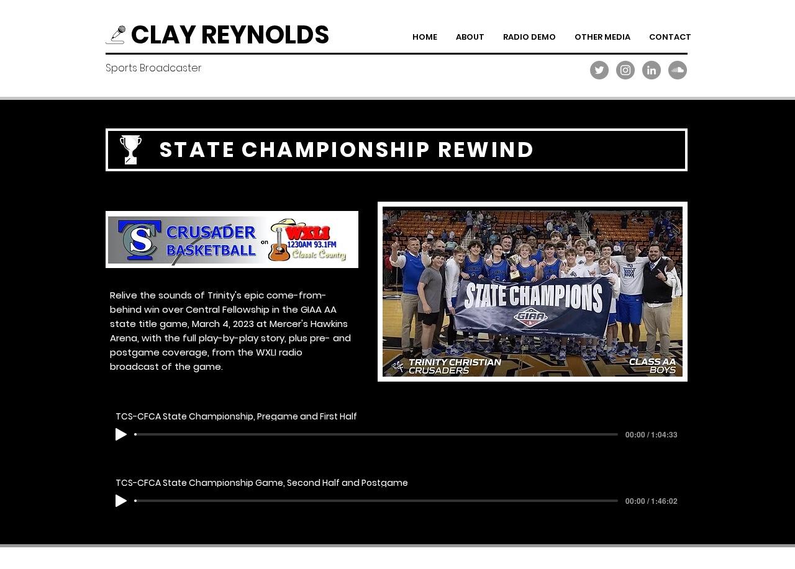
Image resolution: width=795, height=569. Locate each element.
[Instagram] (625, 70)
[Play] (121, 434)
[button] (529, 37)
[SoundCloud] (677, 70)
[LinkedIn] (651, 70)
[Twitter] (599, 70)
